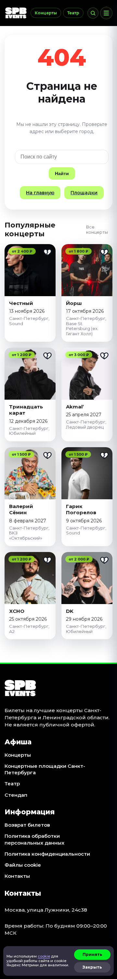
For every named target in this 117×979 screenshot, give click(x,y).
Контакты (17, 876)
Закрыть (92, 967)
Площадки (84, 193)
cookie (44, 956)
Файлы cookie (23, 865)
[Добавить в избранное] (47, 252)
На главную (40, 193)
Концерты (46, 12)
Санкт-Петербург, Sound (29, 321)
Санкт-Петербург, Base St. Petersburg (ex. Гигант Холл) (86, 326)
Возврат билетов (27, 825)
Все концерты (97, 229)
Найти (62, 173)
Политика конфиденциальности (47, 854)
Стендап (16, 795)
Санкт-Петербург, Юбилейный (29, 431)
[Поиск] (92, 13)
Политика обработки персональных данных (34, 839)
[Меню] (106, 13)
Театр (73, 12)
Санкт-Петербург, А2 (29, 629)
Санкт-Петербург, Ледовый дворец (86, 424)
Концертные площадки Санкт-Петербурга (45, 769)
